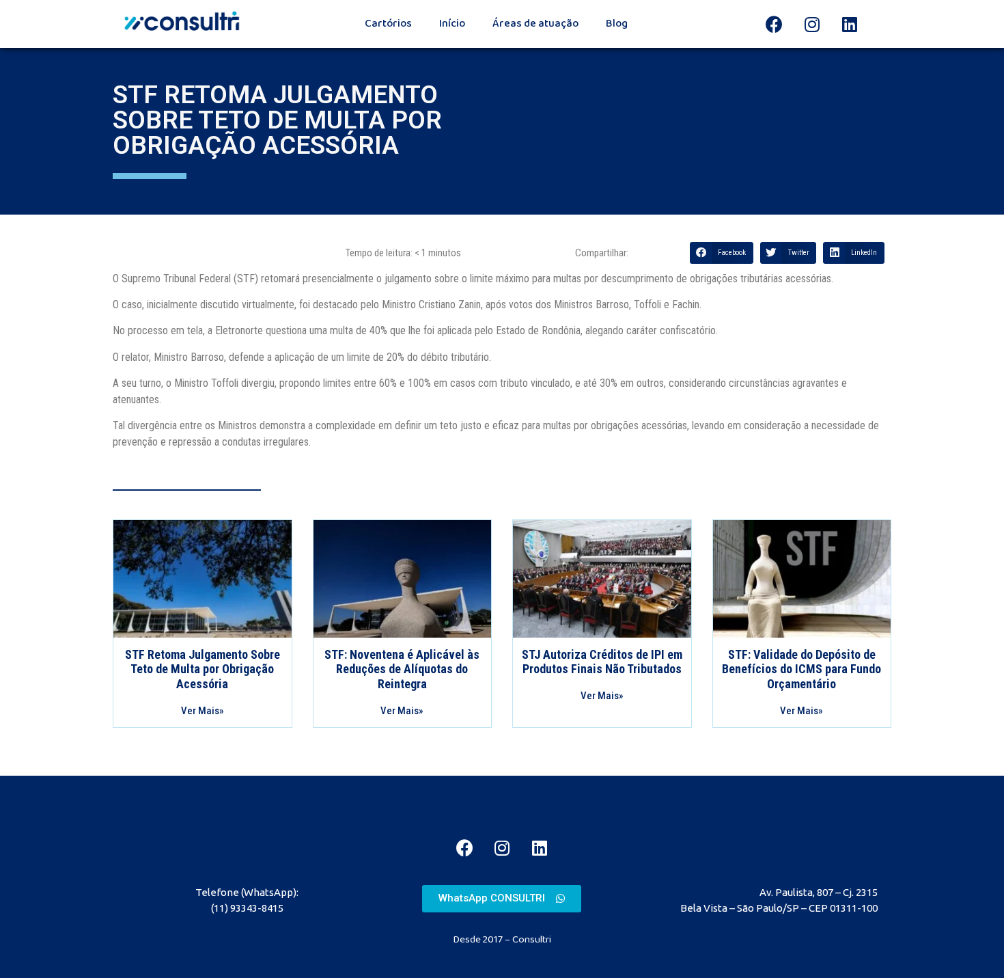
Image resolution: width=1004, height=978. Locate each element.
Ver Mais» (202, 711)
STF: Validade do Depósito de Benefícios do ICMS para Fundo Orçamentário (801, 669)
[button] (501, 898)
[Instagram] (812, 24)
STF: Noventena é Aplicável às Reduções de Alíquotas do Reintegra (401, 669)
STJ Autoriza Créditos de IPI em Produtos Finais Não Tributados (602, 662)
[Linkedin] (850, 24)
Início (452, 23)
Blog (617, 23)
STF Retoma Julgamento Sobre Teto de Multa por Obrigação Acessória (202, 669)
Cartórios (388, 23)
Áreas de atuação (535, 23)
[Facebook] (774, 24)
